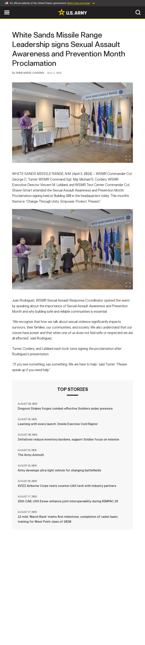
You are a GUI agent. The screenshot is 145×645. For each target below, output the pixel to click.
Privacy (47, 625)
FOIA (114, 625)
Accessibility (94, 625)
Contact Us (26, 625)
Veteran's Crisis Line (72, 631)
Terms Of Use (68, 625)
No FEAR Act (132, 625)
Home (8, 625)
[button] (2, 8)
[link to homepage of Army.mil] (72, 12)
